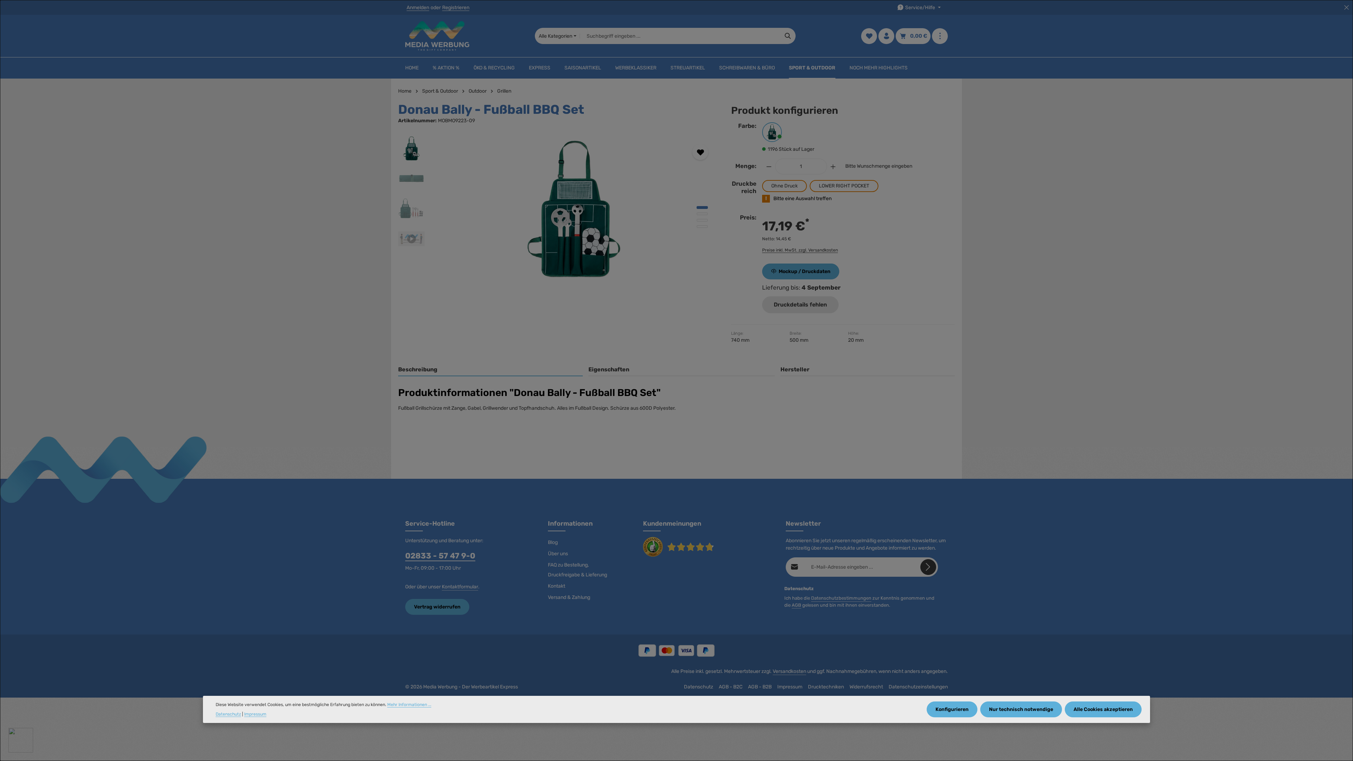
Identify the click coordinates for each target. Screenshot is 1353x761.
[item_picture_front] (574, 211)
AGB (796, 605)
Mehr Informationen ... (409, 704)
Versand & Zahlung (569, 597)
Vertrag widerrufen (437, 607)
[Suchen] (788, 36)
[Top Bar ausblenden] (1346, 7)
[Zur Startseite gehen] (437, 36)
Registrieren (455, 8)
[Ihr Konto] (886, 36)
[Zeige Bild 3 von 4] (702, 220)
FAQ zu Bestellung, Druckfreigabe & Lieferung (577, 570)
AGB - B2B (760, 687)
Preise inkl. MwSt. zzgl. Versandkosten (800, 250)
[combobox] (680, 36)
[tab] (490, 370)
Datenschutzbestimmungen (841, 598)
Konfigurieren (952, 709)
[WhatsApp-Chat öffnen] (20, 740)
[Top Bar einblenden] (940, 36)
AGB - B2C (730, 687)
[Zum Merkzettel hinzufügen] (700, 152)
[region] (557, 211)
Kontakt (556, 586)
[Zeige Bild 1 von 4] (702, 207)
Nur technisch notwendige (1021, 709)
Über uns (558, 554)
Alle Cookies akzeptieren (1103, 709)
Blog (553, 542)
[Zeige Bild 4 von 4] (702, 226)
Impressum (789, 687)
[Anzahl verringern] (769, 166)
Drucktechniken (826, 687)
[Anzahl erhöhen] (833, 166)
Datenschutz (698, 687)
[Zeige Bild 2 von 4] (702, 213)
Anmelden (418, 8)
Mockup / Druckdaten (804, 271)
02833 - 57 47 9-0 (440, 556)
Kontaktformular (460, 587)
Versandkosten (789, 671)
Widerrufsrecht (866, 687)
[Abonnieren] (928, 567)
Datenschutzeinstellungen (918, 687)
